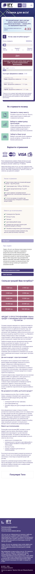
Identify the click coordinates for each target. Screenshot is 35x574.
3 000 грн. (9, 293)
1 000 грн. (9, 288)
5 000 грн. (9, 298)
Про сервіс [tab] (6, 240)
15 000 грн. (9, 304)
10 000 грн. (25, 298)
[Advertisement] (17, 499)
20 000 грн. (25, 304)
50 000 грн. (9, 309)
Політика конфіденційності (9, 527)
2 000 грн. (25, 288)
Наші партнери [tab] (7, 274)
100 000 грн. (26, 309)
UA (20, 5)
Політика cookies (6, 529)
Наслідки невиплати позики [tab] (11, 270)
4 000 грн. (25, 293)
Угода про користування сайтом (11, 530)
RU (24, 5)
